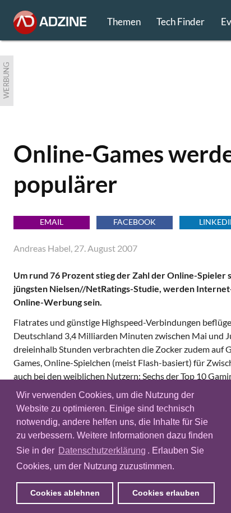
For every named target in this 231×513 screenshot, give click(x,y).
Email (51, 222)
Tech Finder (180, 21)
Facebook (134, 222)
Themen (124, 21)
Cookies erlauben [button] (166, 492)
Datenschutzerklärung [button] (102, 450)
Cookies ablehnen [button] (65, 492)
